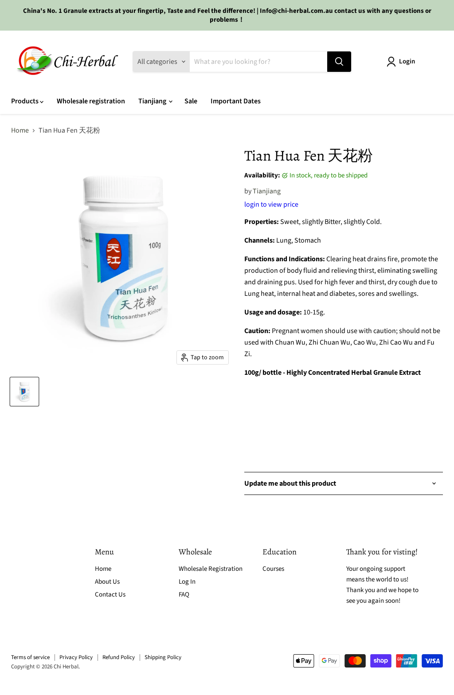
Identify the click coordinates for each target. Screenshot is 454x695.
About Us (107, 581)
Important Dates (236, 101)
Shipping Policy (163, 657)
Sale (190, 101)
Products (25, 101)
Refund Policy (118, 657)
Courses (273, 568)
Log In (187, 581)
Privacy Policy (76, 657)
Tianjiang (153, 101)
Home (20, 130)
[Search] (339, 61)
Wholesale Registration (211, 568)
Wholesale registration (91, 101)
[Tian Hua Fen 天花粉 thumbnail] (24, 391)
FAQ (184, 594)
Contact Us (110, 594)
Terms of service (30, 657)
